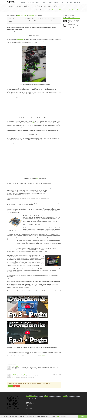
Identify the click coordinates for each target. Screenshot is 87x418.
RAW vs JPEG (28, 402)
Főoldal (23, 2)
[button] (66, 416)
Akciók (64, 400)
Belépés (78, 1)
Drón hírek (21, 414)
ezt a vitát (32, 122)
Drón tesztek (57, 414)
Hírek (50, 2)
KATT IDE (42, 355)
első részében (20, 39)
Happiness (15, 366)
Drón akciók (44, 414)
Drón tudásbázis (32, 414)
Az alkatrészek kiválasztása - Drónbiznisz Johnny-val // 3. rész (73, 21)
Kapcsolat (77, 2)
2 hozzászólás (31, 15)
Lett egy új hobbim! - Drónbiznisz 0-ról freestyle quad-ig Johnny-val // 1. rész (73, 26)
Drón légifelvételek (64, 414)
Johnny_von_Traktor (47, 9)
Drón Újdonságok (50, 414)
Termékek (31, 2)
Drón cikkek (38, 414)
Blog (62, 2)
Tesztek (64, 404)
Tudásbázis (69, 2)
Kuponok (44, 2)
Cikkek (56, 2)
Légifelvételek (66, 406)
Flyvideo (27, 399)
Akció (37, 2)
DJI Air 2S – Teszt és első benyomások (33, 398)
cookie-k (58, 416)
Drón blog (26, 414)
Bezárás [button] (82, 416)
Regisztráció (73, 1)
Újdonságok (65, 402)
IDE (37, 178)
